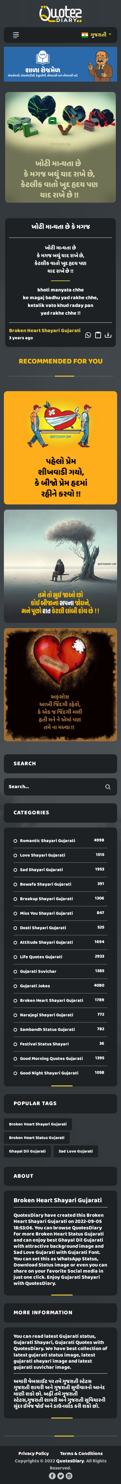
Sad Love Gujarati (76, 1151)
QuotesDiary (70, 1461)
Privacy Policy (33, 1454)
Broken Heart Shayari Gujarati (45, 331)
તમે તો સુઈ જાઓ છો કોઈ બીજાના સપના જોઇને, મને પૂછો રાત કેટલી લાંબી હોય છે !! (60, 566)
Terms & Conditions (81, 1454)
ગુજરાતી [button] (98, 35)
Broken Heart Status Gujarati (37, 1137)
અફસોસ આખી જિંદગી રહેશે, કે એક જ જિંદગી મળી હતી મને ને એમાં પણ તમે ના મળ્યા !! (60, 684)
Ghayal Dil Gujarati (27, 1151)
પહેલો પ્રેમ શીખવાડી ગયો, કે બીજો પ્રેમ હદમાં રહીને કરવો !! (60, 447)
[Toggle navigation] (16, 35)
